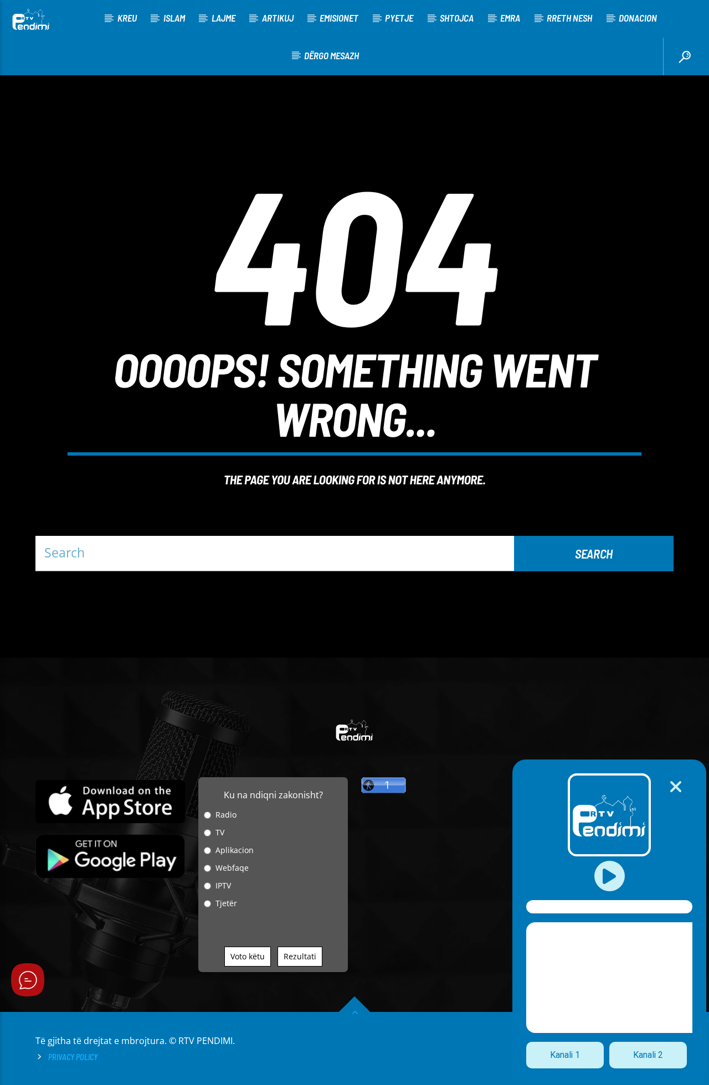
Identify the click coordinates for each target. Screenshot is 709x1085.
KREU (127, 17)
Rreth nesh (569, 17)
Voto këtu (247, 956)
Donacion (638, 17)
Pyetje (399, 17)
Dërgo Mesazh (331, 55)
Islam (174, 17)
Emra (510, 17)
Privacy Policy (72, 1057)
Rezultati (300, 956)
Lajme (223, 17)
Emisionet (339, 17)
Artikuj (278, 17)
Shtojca (457, 17)
